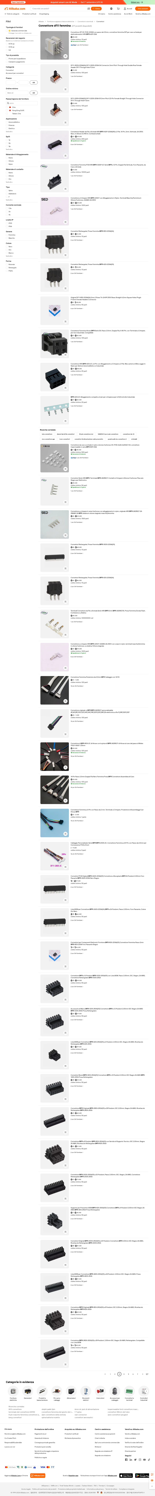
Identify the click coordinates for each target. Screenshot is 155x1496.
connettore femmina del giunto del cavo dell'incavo (57, 1412)
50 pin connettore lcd (86, 434)
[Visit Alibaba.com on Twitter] (135, 1459)
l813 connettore (15, 1409)
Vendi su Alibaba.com (132, 1434)
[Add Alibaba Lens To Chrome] (37, 1475)
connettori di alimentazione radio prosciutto (89, 439)
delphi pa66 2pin (48, 1409)
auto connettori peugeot (118, 1415)
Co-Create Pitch (10, 1438)
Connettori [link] (100, 21)
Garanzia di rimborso (42, 1438)
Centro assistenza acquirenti (105, 1434)
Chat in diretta (100, 1438)
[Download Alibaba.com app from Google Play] (142, 1475)
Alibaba (41, 21)
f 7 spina (78, 1412)
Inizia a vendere (130, 1438)
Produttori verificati (71, 1434)
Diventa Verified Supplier (133, 1447)
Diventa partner (130, 1451)
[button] (88, 8)
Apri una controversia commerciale (107, 1442)
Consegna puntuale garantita (45, 1442)
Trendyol (102, 1486)
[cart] (118, 9)
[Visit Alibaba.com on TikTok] (149, 1459)
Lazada (77, 1486)
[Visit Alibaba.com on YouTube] (144, 1459)
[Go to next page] (142, 1374)
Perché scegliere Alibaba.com (15, 1434)
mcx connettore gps (48, 439)
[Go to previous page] (105, 1374)
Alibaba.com (112, 1475)
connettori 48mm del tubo (119, 1412)
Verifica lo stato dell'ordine (134, 1442)
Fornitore (85, 45)
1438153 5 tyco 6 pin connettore (108, 434)
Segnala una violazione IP (103, 1451)
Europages (110, 1486)
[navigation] (22, 698)
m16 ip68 (134, 439)
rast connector (81, 1415)
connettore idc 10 (128, 434)
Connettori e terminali (85, 21)
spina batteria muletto (51, 1417)
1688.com (54, 1486)
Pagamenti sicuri (40, 1434)
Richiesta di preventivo (73, 1438)
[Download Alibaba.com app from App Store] (126, 1475)
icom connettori (65, 439)
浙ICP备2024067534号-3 (135, 1493)
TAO (95, 1486)
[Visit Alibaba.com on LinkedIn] (130, 1459)
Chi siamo (8, 1429)
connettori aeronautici (84, 1417)
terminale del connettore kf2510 (22, 1412)
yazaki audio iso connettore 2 (117, 439)
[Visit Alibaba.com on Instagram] (140, 1459)
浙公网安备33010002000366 (114, 1493)
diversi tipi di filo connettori (65, 434)
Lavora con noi (10, 1447)
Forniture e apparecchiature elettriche (60, 21)
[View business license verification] (98, 1492)
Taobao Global (87, 1486)
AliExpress (45, 1486)
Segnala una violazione (103, 1455)
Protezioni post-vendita (43, 1447)
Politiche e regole (41, 1457)
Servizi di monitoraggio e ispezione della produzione (47, 1452)
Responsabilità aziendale (13, 1442)
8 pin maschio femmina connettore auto (24, 1415)
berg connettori (15, 1417)
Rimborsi (98, 1447)
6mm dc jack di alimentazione (87, 1409)
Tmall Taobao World (66, 1486)
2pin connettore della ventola (54, 1415)
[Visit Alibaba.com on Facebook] (126, 1459)
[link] (152, 1474)
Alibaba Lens (16, 1475)
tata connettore (47, 434)
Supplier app (73, 1475)
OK (34, 82)
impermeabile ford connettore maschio (123, 1409)
